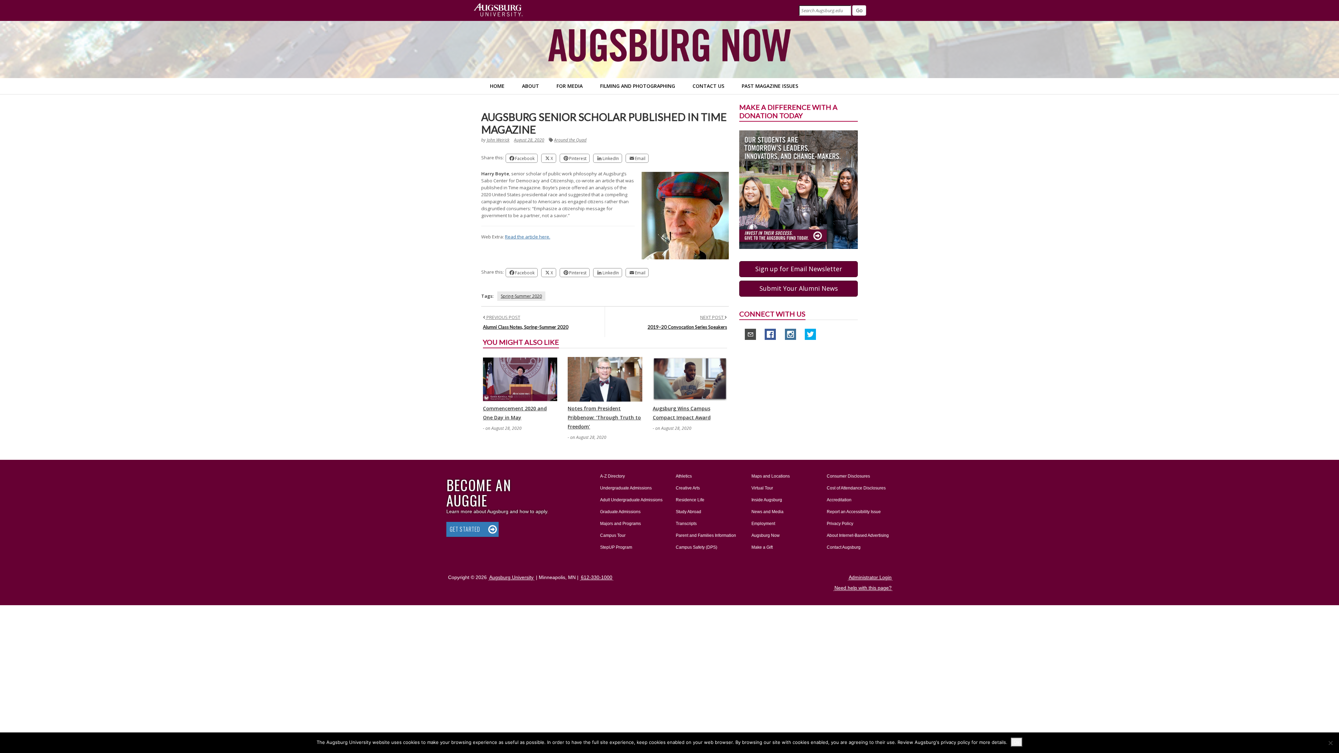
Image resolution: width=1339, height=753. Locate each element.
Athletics (684, 476)
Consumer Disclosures (848, 476)
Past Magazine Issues (770, 86)
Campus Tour (613, 535)
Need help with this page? (863, 588)
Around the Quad (570, 140)
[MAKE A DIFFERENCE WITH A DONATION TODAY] (798, 189)
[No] (1330, 742)
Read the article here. (527, 237)
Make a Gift (762, 547)
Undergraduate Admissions (626, 488)
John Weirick (498, 140)
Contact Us (708, 86)
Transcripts (686, 523)
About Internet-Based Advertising (858, 535)
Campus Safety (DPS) (696, 547)
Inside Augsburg (766, 499)
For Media (570, 86)
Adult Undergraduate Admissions (631, 499)
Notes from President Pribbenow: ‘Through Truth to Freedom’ (604, 417)
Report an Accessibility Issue (854, 511)
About (530, 86)
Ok (1017, 742)
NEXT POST (712, 317)
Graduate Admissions (620, 511)
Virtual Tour (762, 488)
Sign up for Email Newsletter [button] (798, 269)
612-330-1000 (596, 577)
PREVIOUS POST (502, 317)
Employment (763, 523)
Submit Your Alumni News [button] (798, 288)
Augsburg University (511, 577)
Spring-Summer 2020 (521, 296)
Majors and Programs (620, 523)
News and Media (767, 511)
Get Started (465, 529)
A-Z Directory (612, 476)
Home (497, 86)
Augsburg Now (765, 535)
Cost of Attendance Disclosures (856, 488)
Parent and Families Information (706, 535)
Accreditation (839, 499)
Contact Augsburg (844, 547)
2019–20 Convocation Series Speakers (687, 327)
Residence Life (690, 499)
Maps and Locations (770, 476)
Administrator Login (870, 577)
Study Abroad (688, 511)
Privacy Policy (840, 523)
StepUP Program (616, 547)
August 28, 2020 (529, 140)
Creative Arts (688, 488)
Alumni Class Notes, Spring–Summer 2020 (525, 327)
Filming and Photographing (637, 86)
